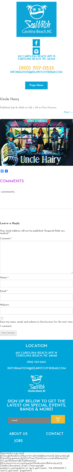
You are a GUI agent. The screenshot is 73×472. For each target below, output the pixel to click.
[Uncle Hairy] (36, 142)
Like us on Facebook (36, 43)
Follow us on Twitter (36, 51)
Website (4, 305)
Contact (54, 434)
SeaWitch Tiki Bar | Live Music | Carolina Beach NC (36, 19)
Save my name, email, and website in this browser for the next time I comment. (36, 324)
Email (4, 291)
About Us (18, 434)
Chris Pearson (48, 108)
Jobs (18, 441)
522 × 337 (33, 108)
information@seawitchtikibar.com (36, 72)
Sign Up (58, 419)
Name (4, 277)
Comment (6, 238)
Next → (68, 112)
